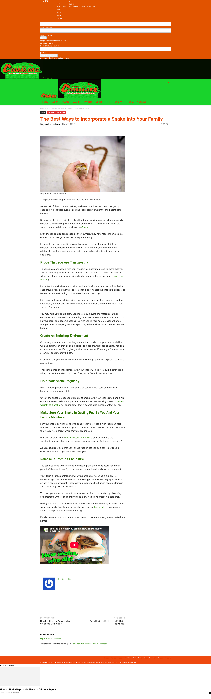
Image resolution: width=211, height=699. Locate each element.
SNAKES (65, 101)
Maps (121, 658)
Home (45, 101)
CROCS (99, 101)
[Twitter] (47, 1)
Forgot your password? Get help (53, 41)
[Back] (70, 1)
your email (44, 52)
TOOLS (130, 101)
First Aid (127, 658)
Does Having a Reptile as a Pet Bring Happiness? (107, 622)
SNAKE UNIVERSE (56, 112)
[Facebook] (44, 1)
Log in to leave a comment (50, 639)
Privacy (160, 658)
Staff (154, 658)
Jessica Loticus (52, 124)
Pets (48, 108)
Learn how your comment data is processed (89, 644)
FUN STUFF (118, 101)
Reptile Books (137, 658)
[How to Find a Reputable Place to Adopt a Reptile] (105, 676)
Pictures (59, 3)
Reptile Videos (61, 6)
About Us (147, 658)
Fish (108, 101)
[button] (168, 82)
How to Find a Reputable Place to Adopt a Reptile (28, 689)
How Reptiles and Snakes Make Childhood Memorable (55, 622)
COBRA (54, 101)
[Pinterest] (45, 1)
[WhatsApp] (59, 129)
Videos (106, 658)
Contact (141, 101)
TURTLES (88, 101)
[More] (65, 129)
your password (46, 35)
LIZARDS (77, 101)
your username (46, 27)
